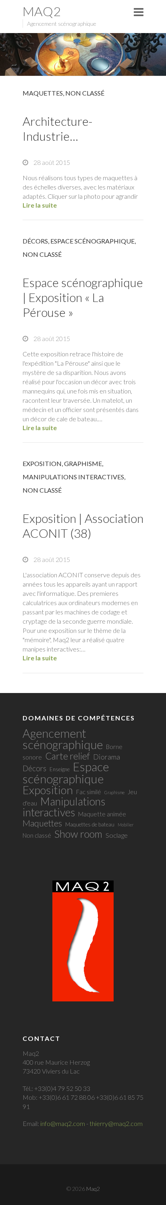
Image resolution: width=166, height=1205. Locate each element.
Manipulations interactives (73, 477)
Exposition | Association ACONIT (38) (83, 525)
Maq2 (42, 11)
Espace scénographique (92, 241)
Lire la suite (40, 205)
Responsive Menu (138, 12)
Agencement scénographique (63, 738)
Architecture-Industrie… (58, 128)
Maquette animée (102, 814)
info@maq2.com (62, 1123)
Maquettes (43, 93)
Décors (35, 241)
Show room (78, 834)
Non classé (84, 93)
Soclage (117, 835)
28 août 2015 (51, 162)
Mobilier (126, 824)
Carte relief (67, 756)
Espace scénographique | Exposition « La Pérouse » (83, 297)
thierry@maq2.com (116, 1123)
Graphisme (83, 463)
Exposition (42, 463)
